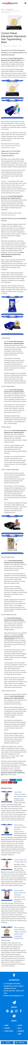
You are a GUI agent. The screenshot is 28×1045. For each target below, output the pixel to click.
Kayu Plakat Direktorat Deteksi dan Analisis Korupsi (20, 794)
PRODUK (7, 1028)
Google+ (5, 782)
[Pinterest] (7, 1011)
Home (2, 9)
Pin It (11, 782)
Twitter (19, 779)
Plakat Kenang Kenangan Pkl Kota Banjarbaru (20, 827)
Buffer (15, 782)
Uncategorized (9, 9)
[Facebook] (20, 1011)
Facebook (13, 779)
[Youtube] (11, 1011)
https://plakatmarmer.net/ (8, 215)
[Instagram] (16, 1011)
